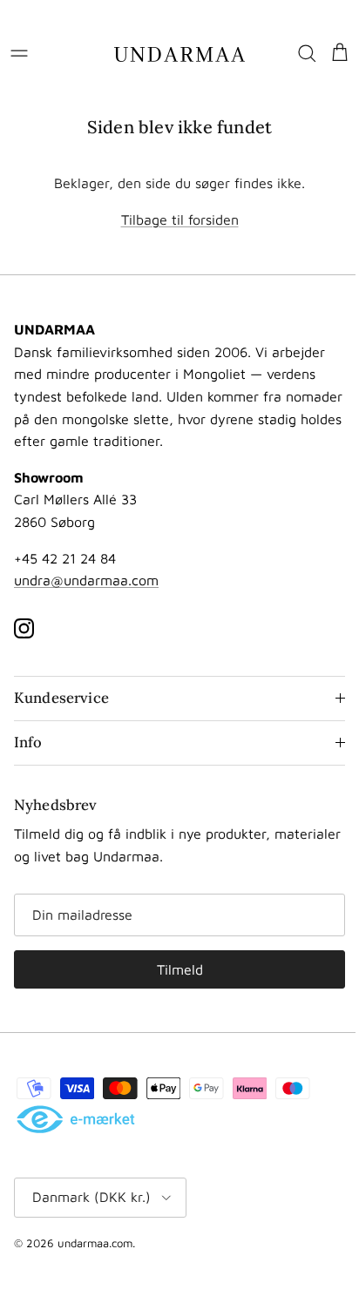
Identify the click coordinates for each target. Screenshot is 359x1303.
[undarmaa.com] (179, 53)
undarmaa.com (95, 1243)
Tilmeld (175, 969)
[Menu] (19, 53)
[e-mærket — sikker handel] (76, 1120)
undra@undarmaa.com (86, 580)
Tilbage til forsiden (180, 219)
